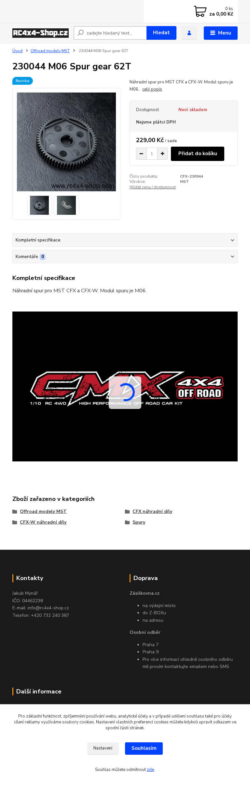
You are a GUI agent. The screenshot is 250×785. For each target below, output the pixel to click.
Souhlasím (144, 748)
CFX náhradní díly (152, 511)
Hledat (161, 32)
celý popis (152, 89)
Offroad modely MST (50, 50)
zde (150, 770)
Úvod (17, 50)
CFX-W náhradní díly (43, 522)
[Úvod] (40, 33)
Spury (138, 522)
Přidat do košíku (197, 153)
